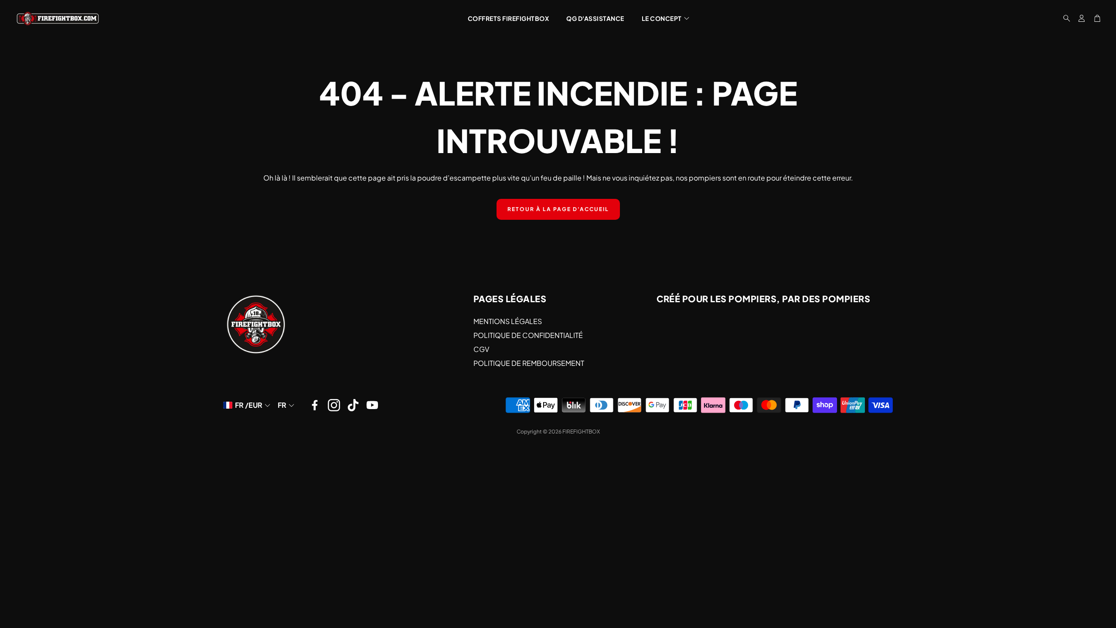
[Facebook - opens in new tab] (315, 405)
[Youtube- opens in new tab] (372, 405)
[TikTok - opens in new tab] (353, 405)
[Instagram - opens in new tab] (334, 405)
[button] (1064, 18)
